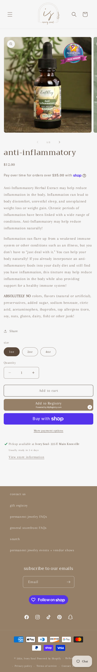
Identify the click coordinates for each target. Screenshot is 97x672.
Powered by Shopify (49, 658)
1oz (11, 352)
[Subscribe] (68, 582)
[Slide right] (59, 142)
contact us (18, 494)
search (15, 539)
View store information (26, 457)
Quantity (10, 362)
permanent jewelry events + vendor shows (42, 550)
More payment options (48, 430)
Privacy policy (23, 666)
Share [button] (13, 331)
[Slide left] (37, 142)
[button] (9, 14)
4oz (48, 352)
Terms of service (47, 666)
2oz (30, 352)
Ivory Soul (30, 658)
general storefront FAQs (28, 528)
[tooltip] (90, 407)
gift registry (19, 505)
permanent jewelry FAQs (28, 516)
